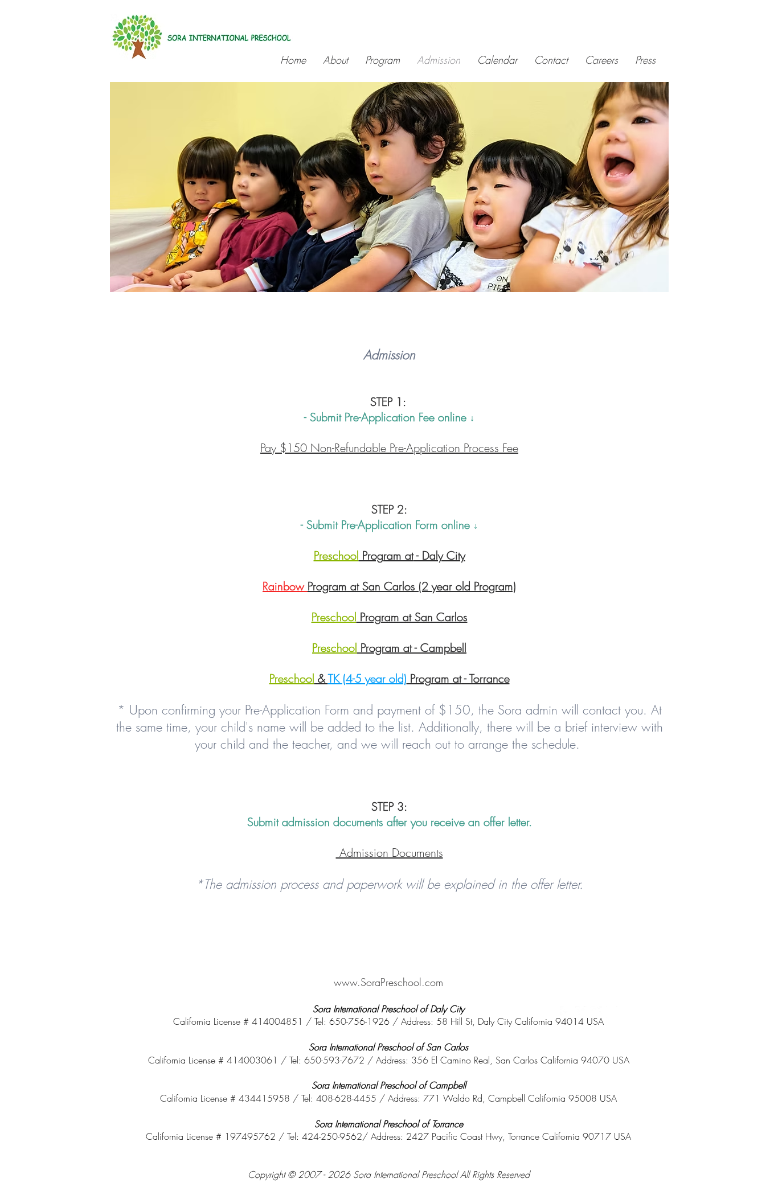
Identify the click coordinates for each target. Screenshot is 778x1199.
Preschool (336, 555)
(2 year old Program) (467, 586)
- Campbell (439, 647)
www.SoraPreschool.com (388, 982)
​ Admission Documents (389, 852)
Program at (386, 555)
